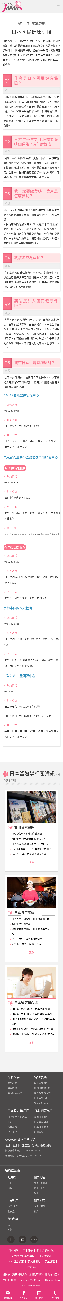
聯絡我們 (8, 1298)
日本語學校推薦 (46, 1250)
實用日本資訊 (41, 1117)
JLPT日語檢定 (16, 1261)
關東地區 (39, 1177)
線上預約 (39, 1298)
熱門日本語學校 (42, 1088)
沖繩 (10, 1229)
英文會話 (32, 1267)
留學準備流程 (15, 1093)
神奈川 (44, 1183)
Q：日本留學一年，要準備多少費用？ (31, 849)
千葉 (42, 1188)
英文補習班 (34, 1261)
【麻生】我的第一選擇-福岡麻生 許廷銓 (32, 1029)
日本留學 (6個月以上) (17, 1119)
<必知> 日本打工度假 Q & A (26, 944)
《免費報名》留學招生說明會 (27, 833)
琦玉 (36, 1188)
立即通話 (55, 1298)
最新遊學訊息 (41, 1083)
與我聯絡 (12, 1088)
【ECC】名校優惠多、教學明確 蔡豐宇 (32, 1009)
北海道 (12, 1177)
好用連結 (39, 1132)
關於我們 (12, 1083)
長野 (16, 1206)
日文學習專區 (41, 1122)
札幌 (10, 1183)
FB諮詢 (23, 1298)
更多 (31, 862)
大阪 (36, 1206)
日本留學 (13, 1250)
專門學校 (12, 1132)
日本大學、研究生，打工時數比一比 (30, 919)
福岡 (10, 1224)
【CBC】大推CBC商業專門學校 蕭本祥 (32, 1014)
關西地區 (39, 1200)
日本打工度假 (41, 1127)
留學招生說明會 (42, 1093)
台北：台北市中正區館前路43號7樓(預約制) (28, 1145)
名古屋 (11, 1211)
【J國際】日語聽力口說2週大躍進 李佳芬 (33, 1034)
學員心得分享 (41, 1103)
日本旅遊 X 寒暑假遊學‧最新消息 (30, 844)
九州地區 (13, 1218)
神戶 (36, 1211)
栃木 (36, 1193)
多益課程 (50, 1261)
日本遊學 (28, 1250)
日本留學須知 (41, 1098)
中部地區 (13, 1200)
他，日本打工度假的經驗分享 (27, 939)
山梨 (10, 1206)
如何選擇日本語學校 (23, 1256)
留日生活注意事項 (21, 924)
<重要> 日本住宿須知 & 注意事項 (29, 854)
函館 (10, 1188)
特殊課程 (12, 1127)
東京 (36, 1183)
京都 (42, 1206)
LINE (34, 1239)
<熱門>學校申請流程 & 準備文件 (29, 839)
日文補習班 (45, 1256)
